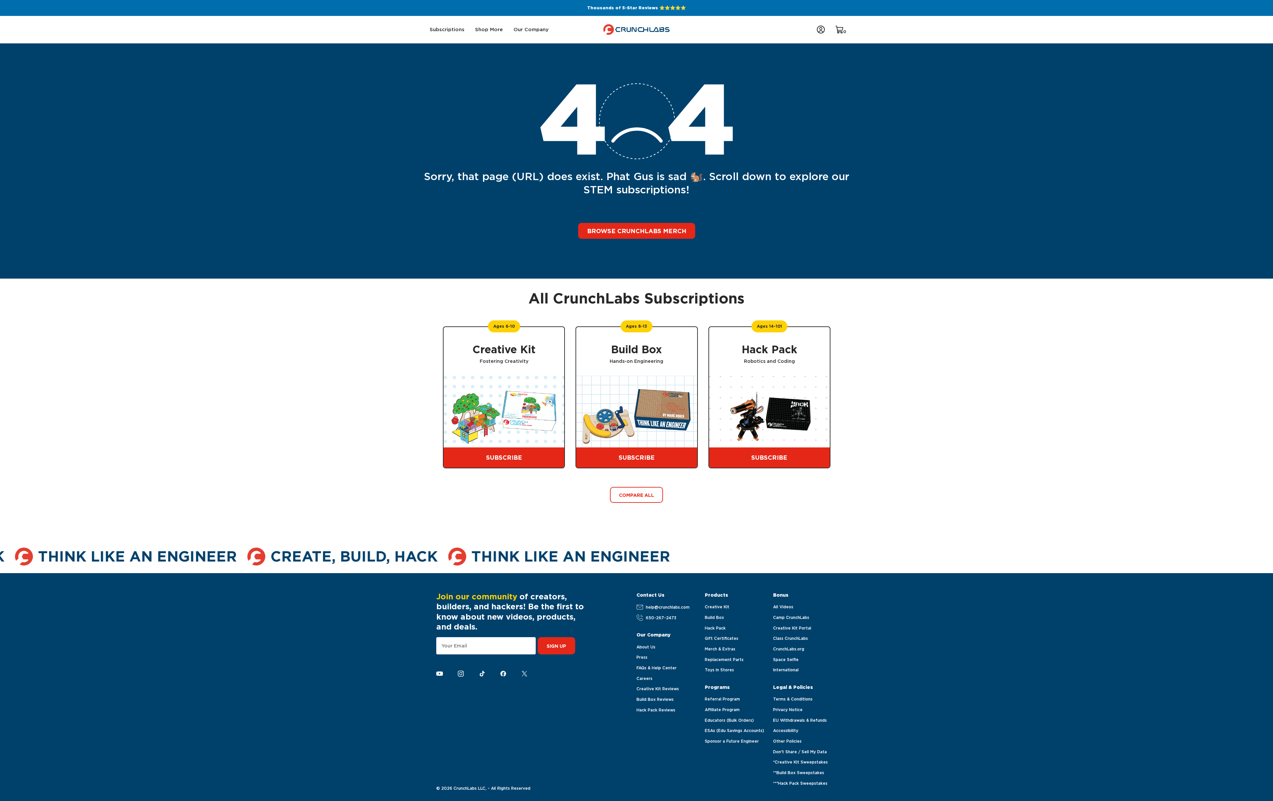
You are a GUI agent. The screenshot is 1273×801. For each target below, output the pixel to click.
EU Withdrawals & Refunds (800, 720)
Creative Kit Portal (792, 628)
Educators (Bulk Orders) (729, 720)
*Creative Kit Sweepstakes (800, 762)
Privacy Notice (788, 709)
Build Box (714, 617)
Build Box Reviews (655, 699)
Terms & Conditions (793, 699)
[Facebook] (503, 673)
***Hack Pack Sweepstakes (800, 783)
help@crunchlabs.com (668, 607)
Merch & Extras (720, 648)
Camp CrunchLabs (791, 617)
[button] (447, 30)
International (786, 669)
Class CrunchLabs (790, 638)
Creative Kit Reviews (657, 688)
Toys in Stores (719, 669)
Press (641, 657)
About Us (645, 646)
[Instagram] (460, 673)
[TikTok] (482, 673)
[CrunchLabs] (636, 29)
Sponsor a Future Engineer (732, 741)
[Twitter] (524, 673)
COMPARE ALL (636, 495)
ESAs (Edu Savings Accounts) (734, 730)
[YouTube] (439, 673)
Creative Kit (717, 606)
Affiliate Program (722, 709)
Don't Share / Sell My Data (800, 751)
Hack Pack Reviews (655, 709)
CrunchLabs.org (788, 648)
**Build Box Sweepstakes (798, 772)
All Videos (783, 606)
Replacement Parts (724, 659)
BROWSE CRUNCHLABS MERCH (636, 231)
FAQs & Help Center (656, 667)
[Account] (821, 29)
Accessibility (785, 730)
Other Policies (787, 741)
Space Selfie (786, 659)
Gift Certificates (721, 638)
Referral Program (722, 699)
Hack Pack (715, 628)
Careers (644, 678)
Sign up (556, 646)
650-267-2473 (661, 617)
